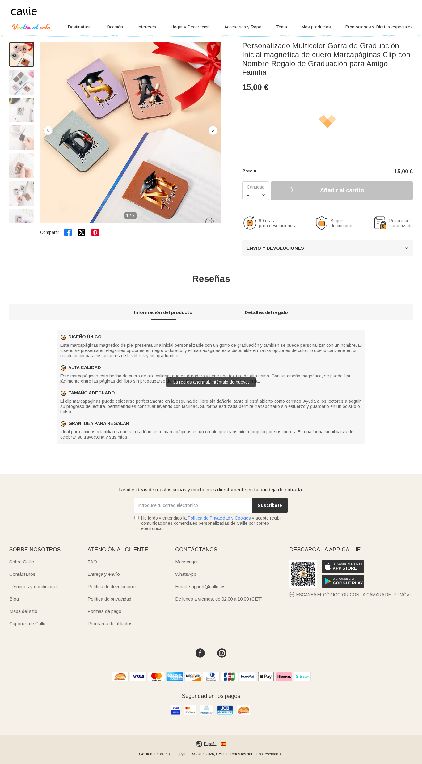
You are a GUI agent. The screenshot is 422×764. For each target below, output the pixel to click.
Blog (14, 598)
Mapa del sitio (23, 611)
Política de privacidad (109, 598)
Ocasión (115, 26)
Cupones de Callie (27, 623)
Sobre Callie (21, 561)
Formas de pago (104, 611)
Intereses (146, 26)
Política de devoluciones (112, 586)
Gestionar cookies (154, 754)
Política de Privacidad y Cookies (219, 518)
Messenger (186, 561)
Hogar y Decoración (190, 26)
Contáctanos (22, 574)
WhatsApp (185, 574)
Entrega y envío (103, 574)
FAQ (92, 561)
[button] (212, 130)
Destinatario (80, 26)
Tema (281, 26)
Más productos (316, 26)
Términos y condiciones (34, 586)
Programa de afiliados (110, 623)
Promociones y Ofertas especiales (379, 26)
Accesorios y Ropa (242, 26)
